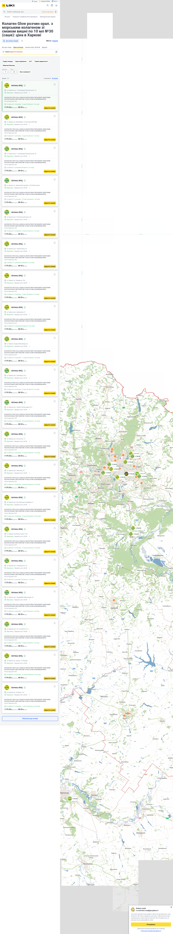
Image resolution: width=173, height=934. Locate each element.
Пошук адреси (3, 52)
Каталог (7, 17)
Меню (3, 5)
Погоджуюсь (151, 924)
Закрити (171, 907)
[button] (135, 530)
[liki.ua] (10, 5)
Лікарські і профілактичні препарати (25, 17)
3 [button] (111, 451)
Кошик (56, 5)
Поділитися (22, 41)
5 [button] (115, 460)
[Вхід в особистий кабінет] (47, 5)
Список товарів (52, 5)
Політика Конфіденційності (151, 931)
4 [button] (136, 477)
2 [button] (141, 483)
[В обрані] (54, 84)
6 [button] (108, 468)
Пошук (4, 11)
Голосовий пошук (55, 11)
